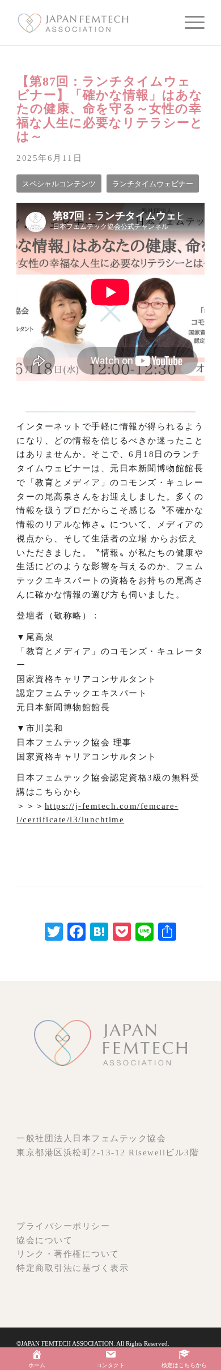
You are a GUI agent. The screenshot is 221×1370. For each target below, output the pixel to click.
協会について (44, 1240)
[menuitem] (189, 22)
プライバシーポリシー (63, 1226)
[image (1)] (91, 22)
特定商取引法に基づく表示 (72, 1268)
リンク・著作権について (68, 1253)
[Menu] (189, 22)
